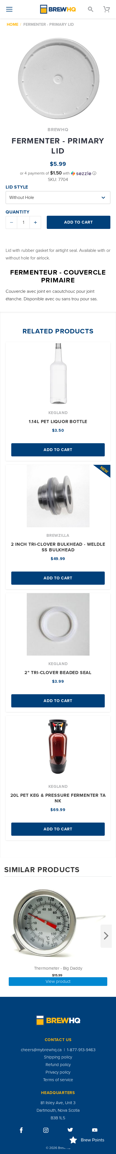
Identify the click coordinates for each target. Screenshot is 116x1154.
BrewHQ (58, 130)
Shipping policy (58, 1057)
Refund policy (58, 1064)
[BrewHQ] (58, 9)
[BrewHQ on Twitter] (70, 1130)
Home (12, 24)
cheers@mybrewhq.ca (41, 1049)
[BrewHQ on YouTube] (95, 1130)
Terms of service (58, 1079)
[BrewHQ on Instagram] (46, 1130)
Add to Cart (58, 449)
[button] (58, 173)
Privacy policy (58, 1072)
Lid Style (17, 187)
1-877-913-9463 (81, 1049)
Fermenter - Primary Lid (48, 24)
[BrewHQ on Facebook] (21, 1130)
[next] (106, 936)
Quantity (17, 212)
